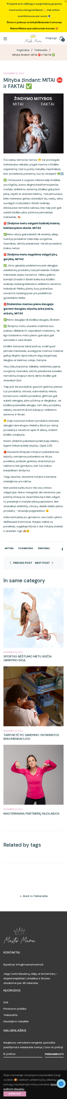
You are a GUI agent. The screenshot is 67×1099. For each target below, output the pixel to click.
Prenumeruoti (54, 1054)
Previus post (22, 563)
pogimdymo (25, 548)
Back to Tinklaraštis (35, 896)
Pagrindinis (23, 50)
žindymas (44, 548)
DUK (5, 1002)
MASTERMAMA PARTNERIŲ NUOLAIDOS (31, 814)
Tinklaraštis (40, 50)
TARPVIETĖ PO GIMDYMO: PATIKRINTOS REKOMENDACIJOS (31, 737)
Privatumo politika (14, 1008)
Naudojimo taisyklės (16, 1021)
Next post (42, 563)
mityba (9, 548)
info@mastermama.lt (30, 964)
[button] (61, 1083)
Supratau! (15, 1093)
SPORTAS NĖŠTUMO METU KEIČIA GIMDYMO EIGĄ (27, 658)
